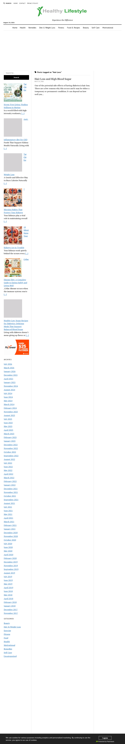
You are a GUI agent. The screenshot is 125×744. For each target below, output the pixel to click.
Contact (22, 3)
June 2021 (8, 510)
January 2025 (10, 382)
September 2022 (11, 455)
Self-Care (95, 27)
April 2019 (8, 587)
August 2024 (9, 389)
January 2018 (10, 606)
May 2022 (8, 470)
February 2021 (10, 525)
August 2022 (9, 459)
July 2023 (8, 419)
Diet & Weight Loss (47, 27)
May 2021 (8, 514)
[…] (22, 113)
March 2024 (9, 404)
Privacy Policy (32, 3)
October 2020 (10, 540)
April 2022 (8, 474)
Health (23, 27)
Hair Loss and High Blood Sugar (53, 79)
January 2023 (10, 441)
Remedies (32, 27)
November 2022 (11, 448)
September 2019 (11, 569)
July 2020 (8, 543)
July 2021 (8, 507)
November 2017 (11, 613)
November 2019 (11, 565)
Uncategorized (10, 656)
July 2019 (8, 576)
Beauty (86, 27)
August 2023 (9, 415)
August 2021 (9, 503)
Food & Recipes (73, 27)
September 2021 (11, 499)
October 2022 (10, 452)
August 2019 (9, 573)
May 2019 (8, 584)
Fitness (61, 27)
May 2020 (8, 551)
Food (6, 638)
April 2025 (8, 378)
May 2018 (8, 595)
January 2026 (10, 371)
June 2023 (8, 422)
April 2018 (8, 598)
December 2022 (11, 444)
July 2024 (8, 393)
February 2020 (10, 558)
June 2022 (8, 466)
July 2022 (8, 463)
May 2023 (8, 426)
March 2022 (9, 477)
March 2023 (9, 433)
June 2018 (8, 591)
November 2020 (11, 536)
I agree (105, 738)
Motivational (107, 27)
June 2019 (8, 580)
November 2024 (11, 386)
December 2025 (11, 375)
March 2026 (9, 367)
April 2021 (8, 518)
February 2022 (10, 481)
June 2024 (8, 397)
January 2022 (10, 485)
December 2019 (11, 562)
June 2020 (8, 547)
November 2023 (11, 411)
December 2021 (11, 488)
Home (16, 3)
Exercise (7, 630)
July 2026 (8, 364)
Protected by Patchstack (106, 741)
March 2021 (9, 521)
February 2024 (10, 408)
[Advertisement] (63, 50)
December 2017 (11, 609)
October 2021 (10, 496)
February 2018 (10, 602)
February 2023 (10, 437)
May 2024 (8, 400)
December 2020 (11, 532)
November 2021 (11, 492)
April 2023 (8, 430)
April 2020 (8, 554)
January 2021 (10, 529)
